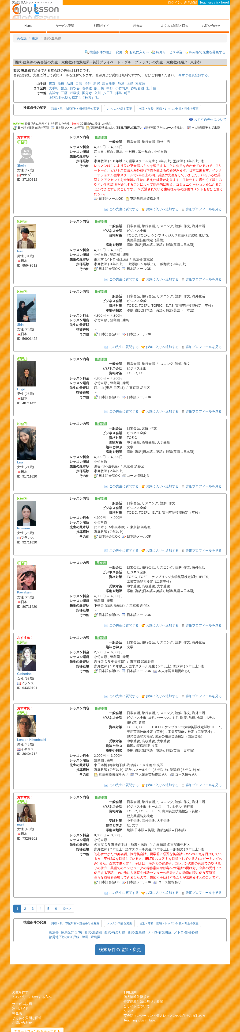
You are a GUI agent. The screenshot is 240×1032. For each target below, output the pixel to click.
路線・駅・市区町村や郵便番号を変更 (75, 108)
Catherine (24, 674)
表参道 (87, 88)
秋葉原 (140, 83)
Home (28, 25)
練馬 (85, 937)
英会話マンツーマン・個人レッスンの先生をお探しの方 (165, 1015)
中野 (109, 88)
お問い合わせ (211, 25)
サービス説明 (65, 25)
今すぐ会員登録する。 (194, 75)
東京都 (54, 932)
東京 (35, 38)
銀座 (64, 88)
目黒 (78, 83)
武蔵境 (75, 93)
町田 (127, 93)
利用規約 (130, 992)
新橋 (61, 83)
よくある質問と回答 (174, 25)
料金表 (137, 25)
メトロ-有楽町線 (159, 932)
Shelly (21, 165)
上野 (130, 83)
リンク (128, 1011)
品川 (70, 83)
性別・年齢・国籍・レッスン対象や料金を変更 (169, 108)
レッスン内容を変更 (119, 108)
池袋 (121, 83)
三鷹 (64, 93)
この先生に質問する (124, 209)
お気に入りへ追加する (162, 209)
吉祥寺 (54, 93)
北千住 (151, 88)
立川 (97, 93)
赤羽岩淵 (137, 88)
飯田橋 (99, 88)
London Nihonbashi (31, 740)
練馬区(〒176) (71, 932)
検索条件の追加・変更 (106, 52)
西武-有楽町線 (114, 932)
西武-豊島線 (136, 932)
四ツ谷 (75, 88)
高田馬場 (108, 83)
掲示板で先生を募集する (207, 52)
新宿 (96, 83)
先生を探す (20, 992)
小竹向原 (121, 88)
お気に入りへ (139, 52)
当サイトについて (137, 1006)
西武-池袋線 (93, 932)
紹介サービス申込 (169, 52)
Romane (23, 528)
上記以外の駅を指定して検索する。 (75, 97)
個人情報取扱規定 (137, 997)
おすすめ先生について (210, 119)
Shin (20, 324)
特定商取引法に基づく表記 (143, 1001)
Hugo (21, 389)
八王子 (108, 93)
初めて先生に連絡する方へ (32, 997)
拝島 (118, 93)
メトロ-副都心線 (186, 932)
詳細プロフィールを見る (204, 209)
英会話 (22, 38)
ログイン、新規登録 (182, 2)
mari (20, 824)
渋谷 (87, 83)
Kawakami (24, 592)
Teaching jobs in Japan (141, 1020)
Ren (20, 251)
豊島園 (96, 937)
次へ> (67, 908)
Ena (20, 462)
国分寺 (87, 93)
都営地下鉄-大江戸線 (64, 937)
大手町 (54, 88)
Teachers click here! (214, 2)
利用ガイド (101, 25)
